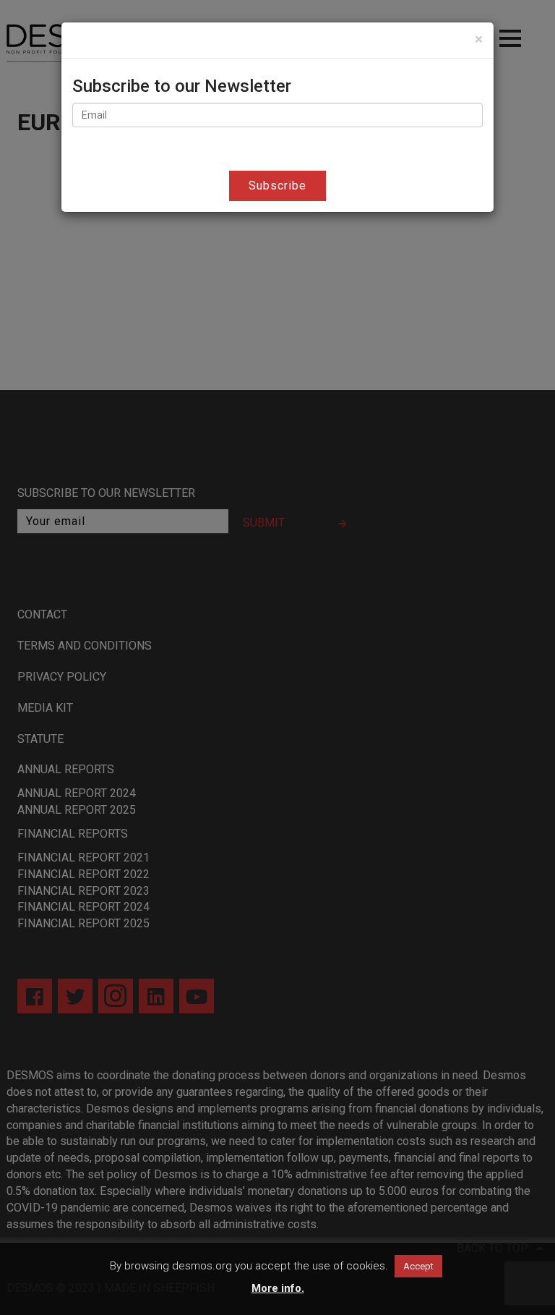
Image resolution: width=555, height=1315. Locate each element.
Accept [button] (418, 1266)
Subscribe (277, 185)
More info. (277, 1288)
